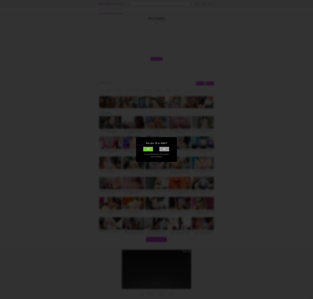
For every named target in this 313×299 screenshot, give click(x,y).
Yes (148, 149)
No (164, 149)
